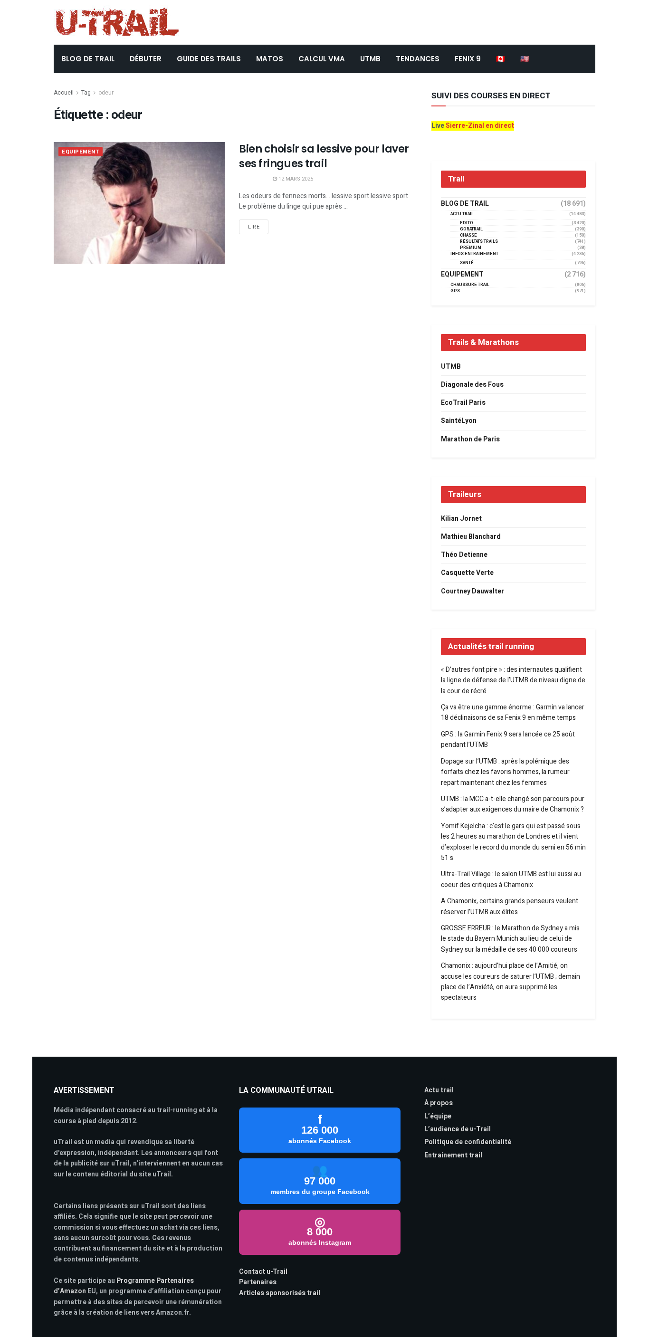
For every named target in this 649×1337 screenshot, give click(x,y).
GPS (455, 291)
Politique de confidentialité (467, 1142)
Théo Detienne (464, 555)
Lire (253, 227)
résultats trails (479, 241)
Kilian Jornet (461, 519)
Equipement (80, 152)
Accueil (64, 92)
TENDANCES (417, 59)
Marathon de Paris (470, 439)
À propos (438, 1103)
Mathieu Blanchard (471, 537)
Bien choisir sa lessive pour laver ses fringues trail (324, 156)
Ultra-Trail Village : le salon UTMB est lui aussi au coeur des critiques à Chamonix (511, 879)
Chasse (468, 235)
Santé (467, 263)
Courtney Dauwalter (472, 591)
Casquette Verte (467, 573)
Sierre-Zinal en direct (480, 126)
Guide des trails (209, 59)
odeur (106, 92)
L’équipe (437, 1116)
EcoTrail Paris (463, 403)
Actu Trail (462, 214)
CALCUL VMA (321, 59)
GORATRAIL (471, 229)
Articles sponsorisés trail (279, 1293)
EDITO (466, 223)
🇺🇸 (524, 59)
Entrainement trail (453, 1155)
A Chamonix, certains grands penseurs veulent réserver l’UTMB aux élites (509, 906)
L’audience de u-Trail (457, 1129)
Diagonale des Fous (472, 385)
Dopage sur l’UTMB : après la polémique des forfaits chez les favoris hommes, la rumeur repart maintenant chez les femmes (505, 772)
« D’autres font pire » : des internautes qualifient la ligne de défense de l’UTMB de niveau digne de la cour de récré (513, 680)
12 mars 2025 (295, 179)
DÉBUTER (146, 59)
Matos (269, 59)
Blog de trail (465, 204)
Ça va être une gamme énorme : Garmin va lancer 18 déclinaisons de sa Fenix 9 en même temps (512, 712)
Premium (470, 248)
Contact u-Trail (263, 1272)
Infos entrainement (474, 254)
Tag (86, 92)
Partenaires (258, 1282)
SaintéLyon (459, 421)
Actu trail (439, 1090)
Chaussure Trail (469, 285)
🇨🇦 (500, 59)
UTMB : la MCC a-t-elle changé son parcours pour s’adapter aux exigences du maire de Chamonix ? (512, 804)
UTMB (370, 59)
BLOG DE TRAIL (88, 59)
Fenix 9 (468, 59)
